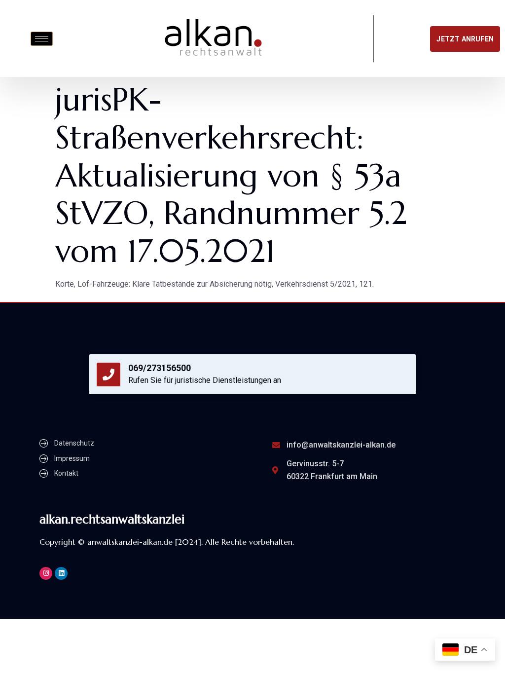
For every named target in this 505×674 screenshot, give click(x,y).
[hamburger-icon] (42, 39)
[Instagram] (45, 573)
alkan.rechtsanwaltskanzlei (111, 519)
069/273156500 (159, 368)
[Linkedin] (61, 573)
